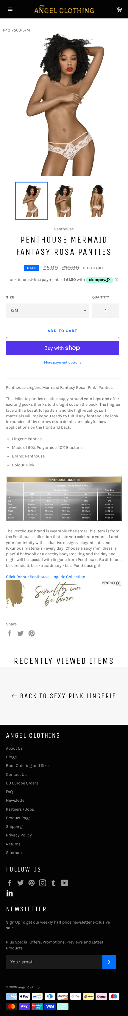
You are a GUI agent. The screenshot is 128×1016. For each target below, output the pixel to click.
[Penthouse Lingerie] (64, 606)
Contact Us (16, 774)
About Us (14, 748)
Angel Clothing (29, 987)
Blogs (11, 756)
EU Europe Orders (22, 783)
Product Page (18, 817)
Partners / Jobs (20, 809)
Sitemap (14, 852)
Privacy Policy (19, 835)
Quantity (100, 297)
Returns (13, 844)
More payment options (62, 362)
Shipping (14, 826)
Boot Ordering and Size (27, 765)
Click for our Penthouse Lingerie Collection (45, 576)
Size (10, 297)
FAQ (9, 791)
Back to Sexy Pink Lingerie (67, 696)
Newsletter (16, 800)
